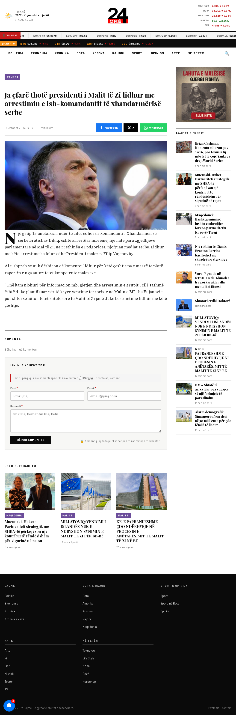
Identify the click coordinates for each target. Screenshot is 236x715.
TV (6, 689)
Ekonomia (39, 53)
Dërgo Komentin (31, 440)
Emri (14, 388)
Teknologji (89, 650)
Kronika (62, 53)
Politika (16, 53)
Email (91, 388)
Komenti (16, 406)
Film (7, 658)
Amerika (88, 603)
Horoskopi (90, 681)
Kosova (98, 53)
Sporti (138, 53)
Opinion (157, 53)
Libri (7, 666)
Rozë (86, 674)
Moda (86, 666)
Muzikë (9, 674)
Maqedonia (14, 515)
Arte (175, 53)
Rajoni (118, 53)
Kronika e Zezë (14, 619)
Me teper (196, 53)
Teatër (9, 681)
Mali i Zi (68, 515)
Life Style (88, 658)
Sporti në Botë (169, 603)
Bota (81, 53)
